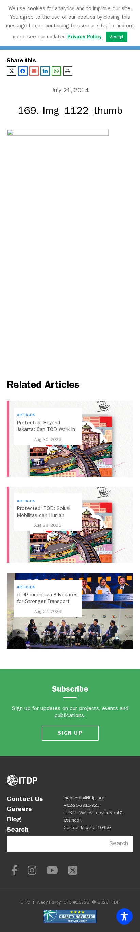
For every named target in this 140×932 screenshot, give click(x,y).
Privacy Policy (47, 902)
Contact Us (25, 799)
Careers (19, 809)
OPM (25, 902)
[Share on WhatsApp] (56, 71)
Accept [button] (116, 36)
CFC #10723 (76, 902)
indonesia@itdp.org (84, 798)
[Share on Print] (67, 71)
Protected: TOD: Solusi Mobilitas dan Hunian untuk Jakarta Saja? (43, 515)
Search (18, 829)
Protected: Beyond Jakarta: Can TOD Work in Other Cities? (46, 429)
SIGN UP (70, 733)
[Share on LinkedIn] (45, 71)
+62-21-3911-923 (82, 805)
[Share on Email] (34, 71)
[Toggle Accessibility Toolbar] (124, 916)
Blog (14, 819)
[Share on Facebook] (23, 71)
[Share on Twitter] (11, 71)
